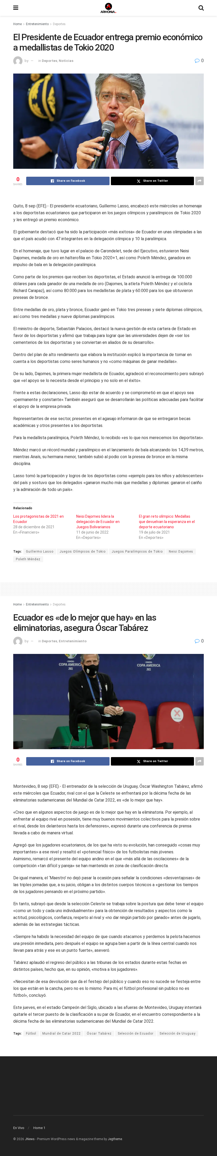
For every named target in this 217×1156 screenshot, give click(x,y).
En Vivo (18, 1128)
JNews (30, 1139)
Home (17, 24)
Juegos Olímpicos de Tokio (83, 551)
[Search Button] (201, 8)
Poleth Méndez (28, 559)
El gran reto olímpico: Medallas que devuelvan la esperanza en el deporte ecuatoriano (167, 521)
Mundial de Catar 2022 (61, 1033)
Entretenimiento (37, 24)
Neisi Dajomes (181, 551)
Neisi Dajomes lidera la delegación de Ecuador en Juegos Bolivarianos (98, 521)
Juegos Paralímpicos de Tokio (137, 551)
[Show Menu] (15, 8)
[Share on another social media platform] (199, 181)
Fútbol (31, 1033)
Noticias (66, 61)
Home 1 (39, 1128)
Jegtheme (115, 1139)
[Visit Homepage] (108, 8)
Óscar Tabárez (99, 1033)
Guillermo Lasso (39, 551)
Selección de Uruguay (178, 1033)
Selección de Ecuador (135, 1033)
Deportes (59, 24)
